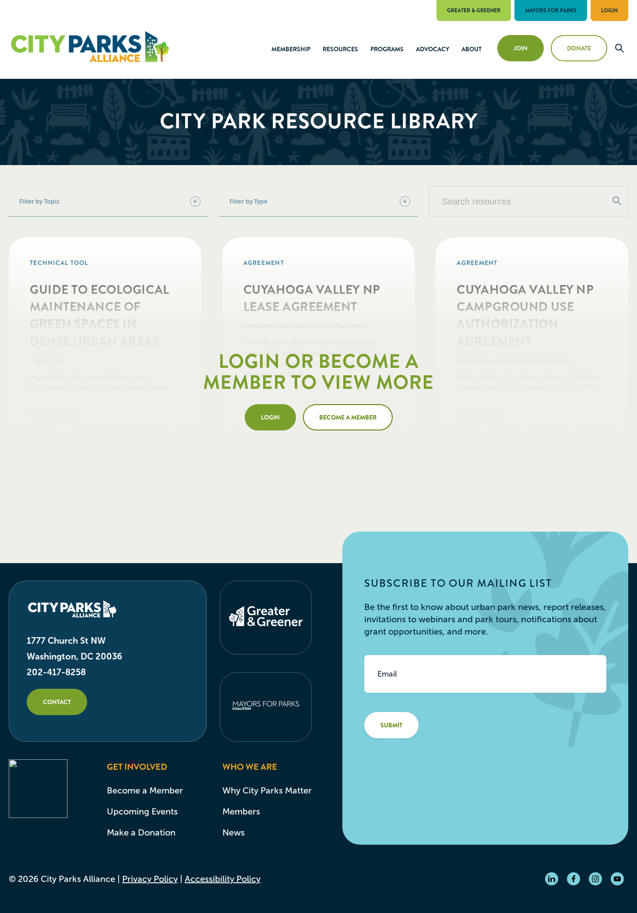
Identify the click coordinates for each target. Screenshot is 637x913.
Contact (57, 702)
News (233, 832)
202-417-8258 (56, 672)
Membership (290, 49)
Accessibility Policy (222, 879)
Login (609, 10)
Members (241, 811)
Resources (340, 49)
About (471, 49)
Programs (387, 49)
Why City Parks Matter (267, 790)
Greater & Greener (473, 10)
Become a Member (348, 417)
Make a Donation (141, 832)
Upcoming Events (142, 811)
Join (521, 48)
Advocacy (432, 49)
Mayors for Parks (551, 10)
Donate (579, 48)
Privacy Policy (150, 879)
